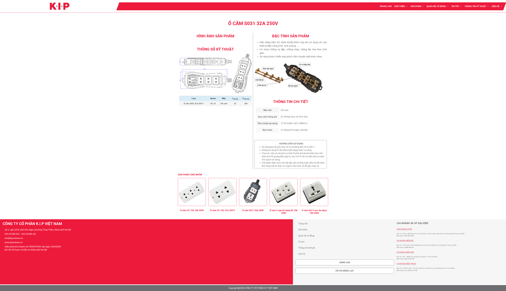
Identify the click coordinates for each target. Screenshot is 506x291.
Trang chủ (386, 6)
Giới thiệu (399, 6)
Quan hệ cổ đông (436, 6)
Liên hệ (495, 6)
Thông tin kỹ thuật (475, 6)
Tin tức (455, 6)
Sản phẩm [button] (415, 6)
